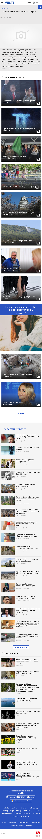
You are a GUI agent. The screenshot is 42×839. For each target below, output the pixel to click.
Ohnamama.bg (7, 813)
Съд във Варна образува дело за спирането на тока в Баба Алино (27, 499)
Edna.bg (15, 816)
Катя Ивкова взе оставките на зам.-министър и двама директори (28, 610)
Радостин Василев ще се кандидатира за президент (26, 597)
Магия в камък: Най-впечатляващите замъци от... (18, 213)
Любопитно (19, 629)
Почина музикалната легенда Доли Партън (28, 473)
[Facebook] (21, 827)
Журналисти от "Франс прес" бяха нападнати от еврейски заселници (27, 511)
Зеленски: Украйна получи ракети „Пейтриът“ (27, 560)
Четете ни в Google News (23, 801)
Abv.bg (6, 808)
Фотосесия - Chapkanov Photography (25, 461)
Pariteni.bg (36, 813)
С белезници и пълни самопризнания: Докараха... (14, 269)
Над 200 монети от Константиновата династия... (18, 375)
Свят (17, 441)
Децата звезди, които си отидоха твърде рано (16, 403)
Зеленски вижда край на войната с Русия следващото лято (27, 436)
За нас (4, 823)
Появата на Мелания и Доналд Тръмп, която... (19, 102)
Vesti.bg (9, 2)
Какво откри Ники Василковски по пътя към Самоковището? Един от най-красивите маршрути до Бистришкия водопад (27, 687)
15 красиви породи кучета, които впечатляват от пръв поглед (27, 661)
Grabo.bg (27, 813)
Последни (27, 3)
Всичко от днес (21, 647)
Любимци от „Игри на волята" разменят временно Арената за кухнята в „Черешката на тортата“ (28, 624)
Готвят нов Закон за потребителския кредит (25, 585)
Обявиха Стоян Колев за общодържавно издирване (26, 535)
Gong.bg (23, 808)
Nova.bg (5, 811)
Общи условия (23, 823)
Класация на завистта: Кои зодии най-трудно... (21, 308)
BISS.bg (37, 811)
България (18, 451)
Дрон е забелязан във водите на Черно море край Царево (27, 572)
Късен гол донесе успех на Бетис (26, 749)
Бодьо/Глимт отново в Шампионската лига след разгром (26, 738)
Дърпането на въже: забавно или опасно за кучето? (27, 672)
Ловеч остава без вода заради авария (27, 448)
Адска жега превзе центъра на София (18, 186)
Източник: (3, 68)
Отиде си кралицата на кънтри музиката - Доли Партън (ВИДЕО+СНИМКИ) (26, 762)
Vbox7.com (14, 808)
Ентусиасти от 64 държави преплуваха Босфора (26, 700)
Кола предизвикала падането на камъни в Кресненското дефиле (27, 636)
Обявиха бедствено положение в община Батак (27, 548)
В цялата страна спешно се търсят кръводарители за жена (26, 524)
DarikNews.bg (33, 808)
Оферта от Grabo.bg (21, 464)
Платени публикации (17, 825)
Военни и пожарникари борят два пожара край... (17, 241)
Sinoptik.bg (18, 813)
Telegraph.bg (25, 816)
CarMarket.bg (27, 811)
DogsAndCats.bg (15, 811)
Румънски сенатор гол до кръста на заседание (26, 485)
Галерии (4, 8)
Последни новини (13, 428)
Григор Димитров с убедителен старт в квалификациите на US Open (27, 775)
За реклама (12, 823)
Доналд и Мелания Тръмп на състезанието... (15, 158)
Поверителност (35, 823)
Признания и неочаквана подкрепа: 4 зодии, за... (19, 130)
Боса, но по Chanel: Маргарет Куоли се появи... (19, 297)
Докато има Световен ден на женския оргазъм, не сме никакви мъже (27, 725)
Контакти (29, 825)
